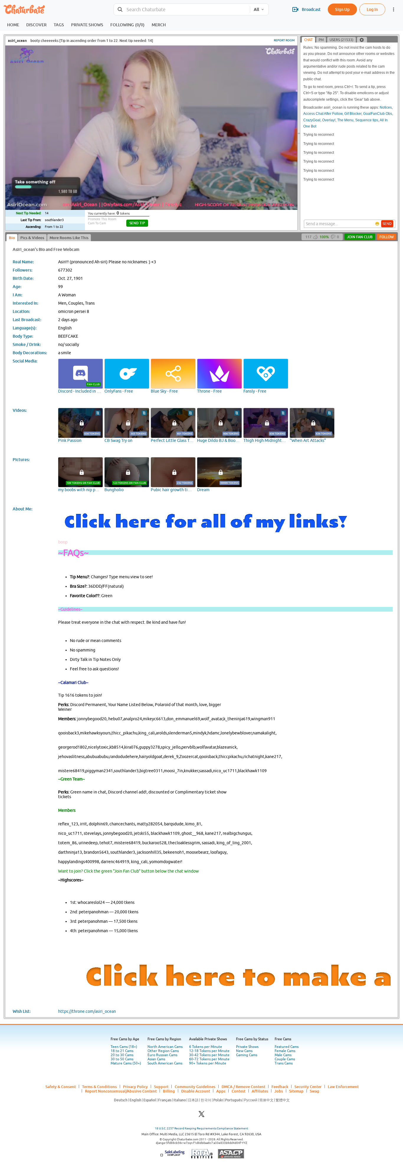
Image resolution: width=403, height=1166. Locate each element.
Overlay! (328, 120)
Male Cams (283, 1055)
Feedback (279, 1086)
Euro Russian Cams (162, 1055)
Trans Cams (284, 1063)
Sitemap (296, 1091)
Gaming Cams (246, 1055)
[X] (201, 1115)
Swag (314, 1091)
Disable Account (195, 1091)
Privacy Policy (135, 1086)
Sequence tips (366, 120)
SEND (387, 224)
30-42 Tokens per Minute (209, 1055)
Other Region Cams (163, 1051)
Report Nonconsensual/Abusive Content (121, 1091)
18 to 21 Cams (122, 1051)
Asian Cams (156, 1059)
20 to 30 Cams (122, 1055)
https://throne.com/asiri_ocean (87, 1011)
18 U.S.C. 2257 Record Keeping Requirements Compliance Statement (201, 1128)
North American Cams (165, 1047)
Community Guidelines (195, 1086)
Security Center (308, 1086)
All (256, 9)
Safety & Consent (60, 1086)
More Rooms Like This (69, 237)
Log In (372, 9)
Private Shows (247, 1047)
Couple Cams (285, 1059)
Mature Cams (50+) (126, 1063)
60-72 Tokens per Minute (209, 1059)
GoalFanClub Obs (377, 114)
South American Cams (165, 1063)
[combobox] (182, 9)
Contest (238, 1091)
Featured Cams (287, 1047)
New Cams (244, 1051)
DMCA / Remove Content (243, 1086)
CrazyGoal (311, 120)
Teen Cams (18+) (124, 1047)
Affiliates (260, 1091)
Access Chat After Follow (323, 114)
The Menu (345, 120)
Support (161, 1086)
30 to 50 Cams (122, 1059)
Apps (220, 1091)
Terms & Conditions (99, 1086)
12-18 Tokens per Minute (209, 1051)
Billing (169, 1091)
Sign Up (342, 9)
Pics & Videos (32, 237)
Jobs (278, 1091)
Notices (386, 107)
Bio (12, 237)
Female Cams (285, 1051)
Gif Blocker (352, 114)
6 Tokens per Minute (205, 1047)
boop (63, 542)
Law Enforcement (343, 1086)
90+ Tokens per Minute (207, 1063)
